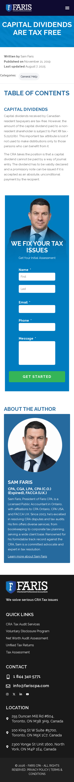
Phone (25, 320)
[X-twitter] (14, 694)
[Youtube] (27, 694)
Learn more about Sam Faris (27, 556)
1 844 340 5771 (27, 676)
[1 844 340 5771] (8, 677)
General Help (29, 76)
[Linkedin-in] (20, 694)
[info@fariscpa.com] (8, 686)
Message (27, 338)
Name (25, 270)
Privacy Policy (37, 769)
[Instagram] (7, 694)
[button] (67, 8)
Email (24, 302)
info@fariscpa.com (31, 685)
